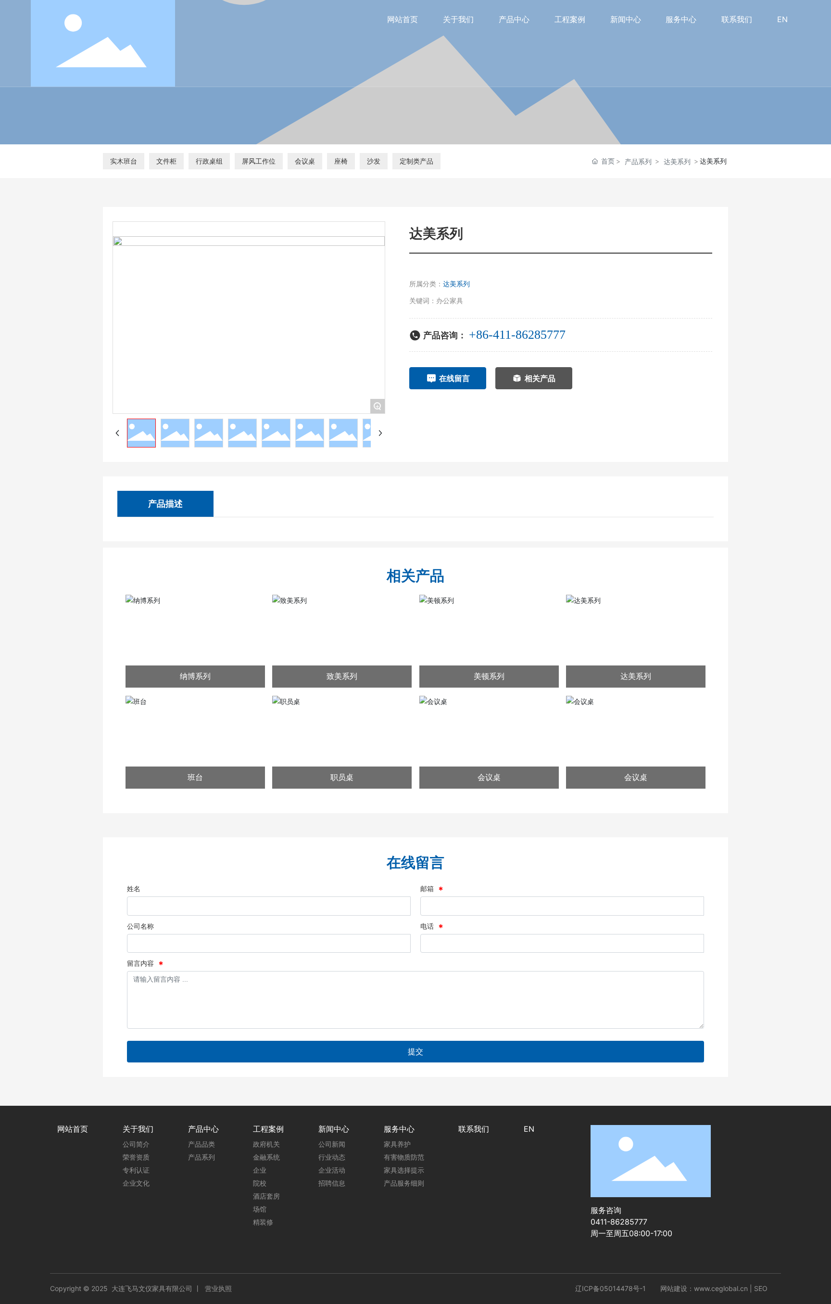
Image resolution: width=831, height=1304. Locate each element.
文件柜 (166, 161)
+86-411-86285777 (517, 335)
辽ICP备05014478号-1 (610, 1288)
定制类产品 (416, 161)
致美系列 (342, 676)
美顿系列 (489, 676)
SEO (761, 1288)
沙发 (373, 161)
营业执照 (218, 1288)
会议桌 (305, 161)
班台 (195, 777)
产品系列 (638, 161)
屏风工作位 (259, 161)
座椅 (341, 161)
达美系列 (677, 161)
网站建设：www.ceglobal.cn (704, 1288)
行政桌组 (209, 161)
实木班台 (123, 161)
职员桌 (341, 777)
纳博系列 (195, 676)
